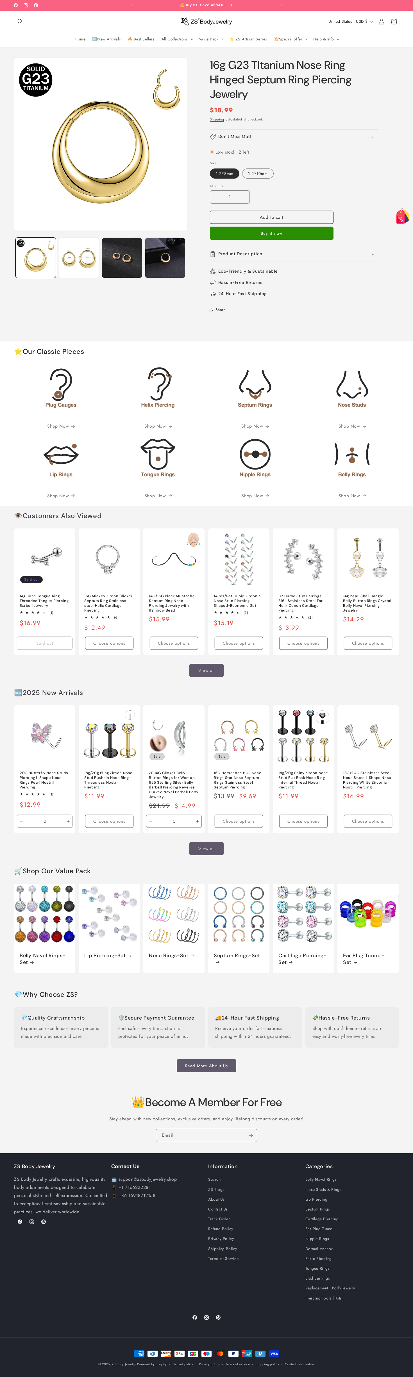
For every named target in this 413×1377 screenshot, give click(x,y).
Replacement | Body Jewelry (330, 1288)
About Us (216, 1199)
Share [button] (220, 310)
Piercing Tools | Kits (323, 1298)
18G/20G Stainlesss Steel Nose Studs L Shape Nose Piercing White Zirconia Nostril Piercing (367, 780)
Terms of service (238, 1364)
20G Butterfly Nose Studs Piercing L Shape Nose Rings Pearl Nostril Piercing (44, 780)
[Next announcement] (281, 5)
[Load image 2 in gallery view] (79, 258)
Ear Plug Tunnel (319, 1229)
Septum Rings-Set (237, 955)
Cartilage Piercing (322, 1219)
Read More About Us (206, 1066)
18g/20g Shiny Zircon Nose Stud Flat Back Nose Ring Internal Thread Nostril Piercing (303, 780)
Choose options (109, 643)
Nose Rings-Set (168, 955)
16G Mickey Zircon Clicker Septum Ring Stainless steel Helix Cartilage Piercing (108, 603)
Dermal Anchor (319, 1248)
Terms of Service (223, 1258)
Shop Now (58, 426)
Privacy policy (209, 1364)
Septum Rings (317, 1209)
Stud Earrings (317, 1278)
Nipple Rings (317, 1238)
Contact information (300, 1364)
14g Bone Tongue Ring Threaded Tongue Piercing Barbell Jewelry (44, 601)
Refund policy (183, 1364)
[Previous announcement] (131, 5)
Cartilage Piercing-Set (302, 958)
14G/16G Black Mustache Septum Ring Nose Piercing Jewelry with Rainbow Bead (172, 603)
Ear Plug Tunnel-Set (364, 958)
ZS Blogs (216, 1189)
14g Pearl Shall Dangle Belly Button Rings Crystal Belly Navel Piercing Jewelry (367, 603)
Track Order (219, 1219)
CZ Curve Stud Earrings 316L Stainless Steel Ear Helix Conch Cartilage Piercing (300, 603)
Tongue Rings (317, 1268)
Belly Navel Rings (321, 1179)
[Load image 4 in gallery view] (165, 258)
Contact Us (218, 1209)
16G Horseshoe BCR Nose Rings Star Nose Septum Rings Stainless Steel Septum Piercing (237, 780)
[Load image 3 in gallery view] (122, 258)
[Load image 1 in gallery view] (35, 258)
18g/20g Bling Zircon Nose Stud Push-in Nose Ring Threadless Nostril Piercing (108, 780)
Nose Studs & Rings (323, 1189)
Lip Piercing (316, 1199)
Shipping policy (267, 1364)
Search (214, 1179)
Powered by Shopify (152, 1364)
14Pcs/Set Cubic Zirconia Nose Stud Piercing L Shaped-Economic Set (237, 601)
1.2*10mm (258, 173)
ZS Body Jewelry (124, 1364)
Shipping (217, 119)
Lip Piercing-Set (105, 955)
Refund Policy (220, 1229)
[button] (20, 21)
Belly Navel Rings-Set (42, 958)
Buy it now (271, 233)
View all (206, 670)
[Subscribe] (250, 1135)
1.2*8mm (224, 173)
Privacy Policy (221, 1238)
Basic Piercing (318, 1258)
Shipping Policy (222, 1248)
